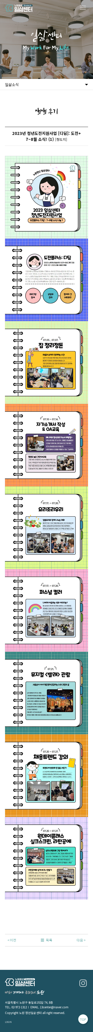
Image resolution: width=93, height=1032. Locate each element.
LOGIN (8, 1022)
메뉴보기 (83, 8)
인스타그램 (83, 983)
